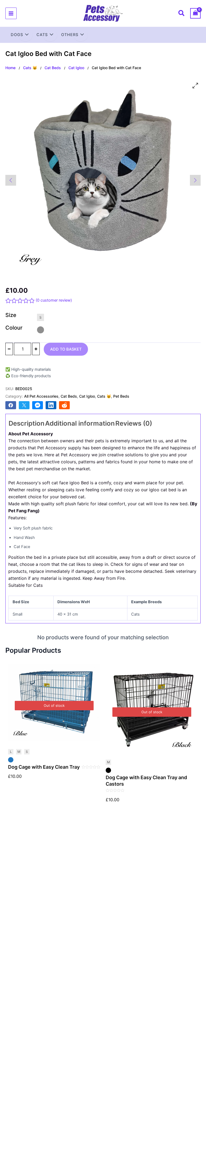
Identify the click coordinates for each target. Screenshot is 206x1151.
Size (10, 315)
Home (10, 67)
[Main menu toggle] (11, 13)
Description (27, 423)
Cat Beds (53, 67)
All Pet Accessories (41, 396)
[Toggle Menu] (25, 35)
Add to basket (66, 349)
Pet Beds (121, 396)
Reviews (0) (133, 423)
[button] (181, 14)
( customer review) (54, 300)
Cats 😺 (30, 67)
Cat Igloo (76, 67)
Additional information (80, 423)
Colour (14, 327)
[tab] (26, 423)
